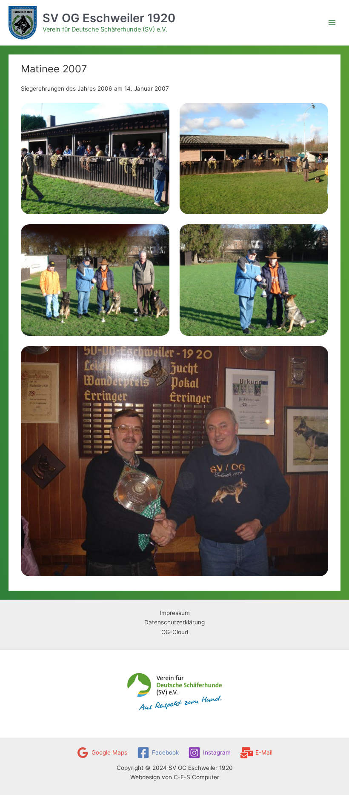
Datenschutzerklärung (174, 622)
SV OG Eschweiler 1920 (109, 18)
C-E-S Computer (196, 777)
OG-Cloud (174, 632)
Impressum (175, 612)
